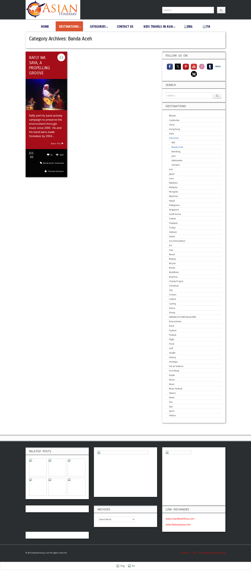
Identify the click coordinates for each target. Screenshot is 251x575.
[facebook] (169, 66)
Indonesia (59, 163)
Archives (186, 552)
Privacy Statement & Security (212, 552)
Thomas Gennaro (56, 171)
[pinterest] (186, 66)
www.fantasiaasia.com (178, 524)
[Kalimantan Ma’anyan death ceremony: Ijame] (76, 486)
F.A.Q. (194, 552)
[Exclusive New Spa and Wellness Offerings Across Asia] (38, 467)
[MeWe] (218, 66)
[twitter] (178, 66)
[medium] (194, 73)
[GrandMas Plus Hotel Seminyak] (57, 486)
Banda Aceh (48, 163)
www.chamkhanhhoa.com (180, 518)
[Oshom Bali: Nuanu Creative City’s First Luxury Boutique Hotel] (57, 467)
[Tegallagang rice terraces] (76, 467)
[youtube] (194, 66)
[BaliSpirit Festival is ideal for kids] (38, 486)
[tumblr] (210, 66)
